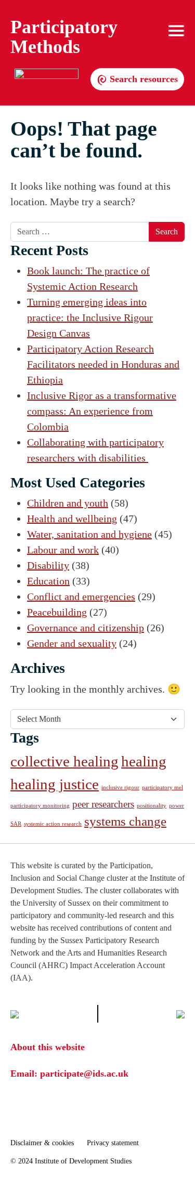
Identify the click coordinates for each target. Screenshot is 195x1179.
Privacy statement (113, 1143)
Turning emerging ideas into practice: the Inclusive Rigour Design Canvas (90, 317)
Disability (48, 565)
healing (143, 761)
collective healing (64, 761)
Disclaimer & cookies (42, 1143)
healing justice (54, 784)
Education (48, 581)
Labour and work (63, 549)
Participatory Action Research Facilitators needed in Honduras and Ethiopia (103, 364)
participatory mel (162, 787)
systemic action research (53, 824)
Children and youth (67, 503)
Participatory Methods (64, 37)
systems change (125, 821)
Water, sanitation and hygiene (89, 534)
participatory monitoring (40, 806)
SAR (15, 824)
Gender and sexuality (71, 643)
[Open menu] (176, 30)
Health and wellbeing (72, 518)
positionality (151, 806)
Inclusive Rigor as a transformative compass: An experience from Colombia (101, 411)
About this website (47, 1047)
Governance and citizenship (85, 627)
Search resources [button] (142, 79)
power (176, 806)
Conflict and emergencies (81, 596)
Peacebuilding (57, 612)
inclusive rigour (120, 787)
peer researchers (103, 804)
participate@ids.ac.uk (84, 1073)
